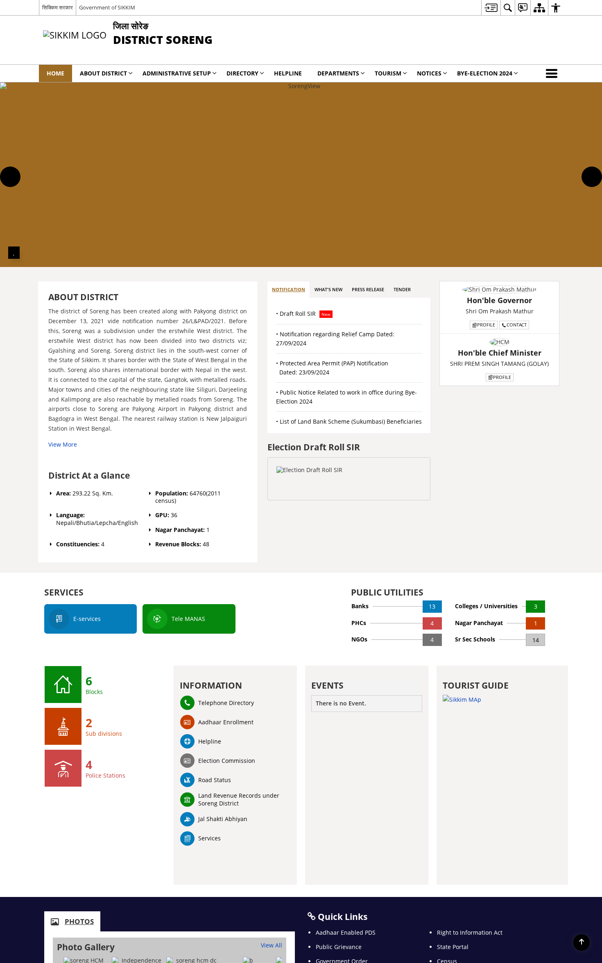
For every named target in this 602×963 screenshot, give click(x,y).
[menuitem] (490, 7)
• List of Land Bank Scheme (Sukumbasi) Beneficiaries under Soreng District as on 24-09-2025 (349, 426)
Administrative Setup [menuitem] (177, 73)
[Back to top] (581, 942)
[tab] (288, 289)
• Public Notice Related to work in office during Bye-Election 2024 (346, 396)
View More (62, 444)
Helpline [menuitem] (288, 73)
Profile (486, 325)
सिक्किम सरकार (57, 7)
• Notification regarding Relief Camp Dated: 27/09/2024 (335, 338)
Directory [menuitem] (242, 73)
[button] (553, 73)
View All (271, 945)
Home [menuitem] (55, 73)
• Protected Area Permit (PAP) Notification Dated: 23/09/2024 (332, 367)
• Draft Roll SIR (303, 313)
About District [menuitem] (103, 73)
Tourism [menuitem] (388, 73)
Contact (517, 325)
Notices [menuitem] (429, 73)
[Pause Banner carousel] (14, 252)
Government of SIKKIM (107, 7)
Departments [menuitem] (338, 73)
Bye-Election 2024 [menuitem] (484, 73)
